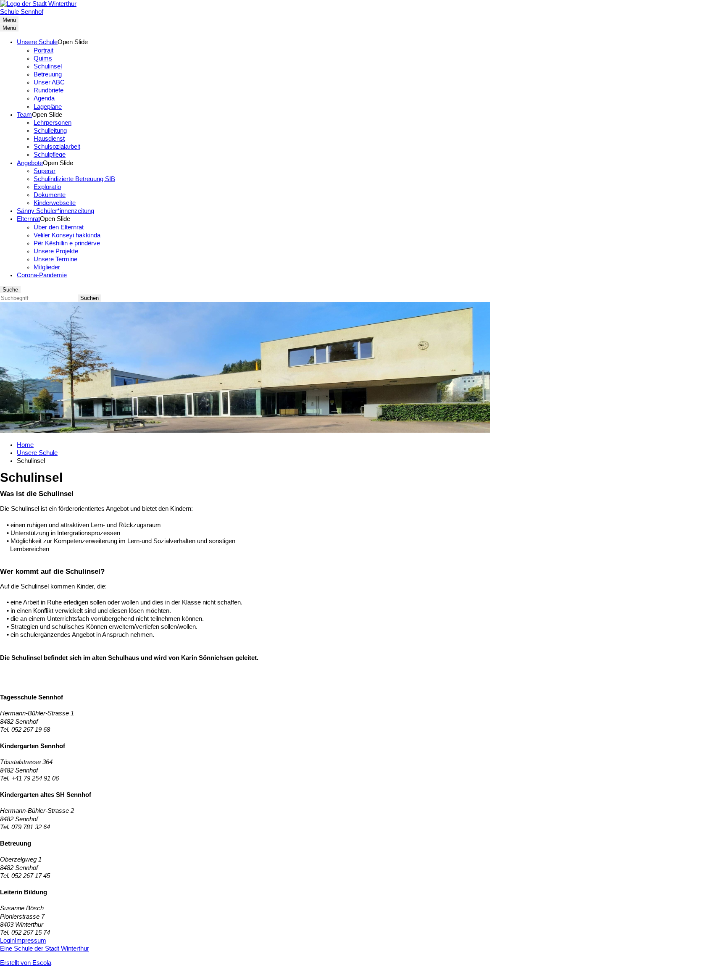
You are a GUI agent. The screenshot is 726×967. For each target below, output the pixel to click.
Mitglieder (47, 267)
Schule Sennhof (21, 11)
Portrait (43, 50)
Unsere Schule (37, 42)
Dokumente (50, 195)
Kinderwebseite (55, 203)
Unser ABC (49, 82)
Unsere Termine (55, 259)
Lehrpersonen (52, 122)
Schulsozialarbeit (57, 146)
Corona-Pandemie (42, 275)
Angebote (30, 163)
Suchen (89, 298)
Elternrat (28, 218)
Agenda (44, 98)
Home (25, 444)
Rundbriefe (48, 90)
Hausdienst (49, 138)
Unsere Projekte (56, 251)
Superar (44, 171)
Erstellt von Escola (25, 962)
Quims (43, 58)
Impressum (30, 940)
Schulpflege (50, 154)
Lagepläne (48, 106)
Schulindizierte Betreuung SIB (74, 179)
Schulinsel (48, 66)
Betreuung (48, 74)
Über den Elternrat (59, 227)
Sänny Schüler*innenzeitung (55, 211)
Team (24, 114)
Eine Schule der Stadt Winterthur (44, 948)
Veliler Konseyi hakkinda (67, 235)
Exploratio (47, 187)
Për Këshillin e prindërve (67, 243)
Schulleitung (50, 130)
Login (7, 940)
